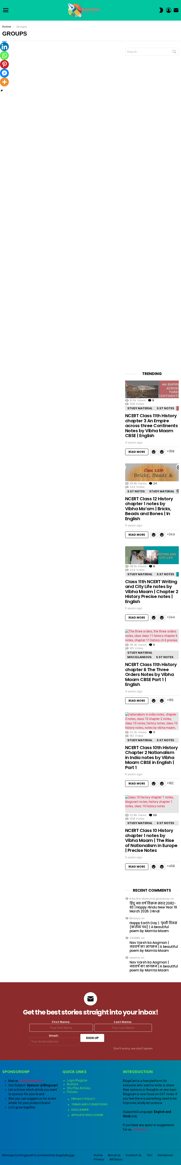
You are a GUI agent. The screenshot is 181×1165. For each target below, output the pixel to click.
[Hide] (2, 90)
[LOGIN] (168, 10)
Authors (72, 1084)
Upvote (154, 451)
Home (98, 1155)
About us (114, 1155)
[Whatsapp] (4, 55)
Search (174, 52)
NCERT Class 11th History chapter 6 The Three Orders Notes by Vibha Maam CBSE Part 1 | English (151, 674)
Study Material (139, 408)
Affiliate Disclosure (87, 1115)
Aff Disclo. (116, 1159)
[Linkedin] (4, 46)
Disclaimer (80, 1110)
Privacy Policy (83, 1099)
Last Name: (123, 1022)
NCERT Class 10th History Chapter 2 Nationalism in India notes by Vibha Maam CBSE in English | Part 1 (151, 757)
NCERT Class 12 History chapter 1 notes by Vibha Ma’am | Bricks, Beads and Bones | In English (149, 509)
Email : (54, 1036)
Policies (72, 1092)
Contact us (140, 1129)
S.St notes (165, 408)
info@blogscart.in (31, 1081)
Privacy (99, 1159)
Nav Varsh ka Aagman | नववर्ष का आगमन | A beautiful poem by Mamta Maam (154, 946)
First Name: (61, 1022)
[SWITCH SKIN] (161, 10)
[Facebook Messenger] (4, 73)
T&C (150, 1155)
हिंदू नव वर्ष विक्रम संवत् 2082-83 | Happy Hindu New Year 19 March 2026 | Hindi (153, 907)
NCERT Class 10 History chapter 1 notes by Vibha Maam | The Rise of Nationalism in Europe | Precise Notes (151, 840)
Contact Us (133, 1155)
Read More (136, 452)
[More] (4, 82)
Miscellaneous (139, 657)
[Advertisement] (152, 213)
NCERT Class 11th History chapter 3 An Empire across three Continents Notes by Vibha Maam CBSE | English (151, 426)
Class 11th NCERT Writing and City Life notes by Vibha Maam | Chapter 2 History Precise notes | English (151, 592)
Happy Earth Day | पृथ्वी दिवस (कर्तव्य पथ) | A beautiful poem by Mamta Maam (153, 927)
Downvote (162, 451)
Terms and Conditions (89, 1104)
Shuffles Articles (78, 1088)
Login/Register (77, 1080)
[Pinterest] (4, 64)
